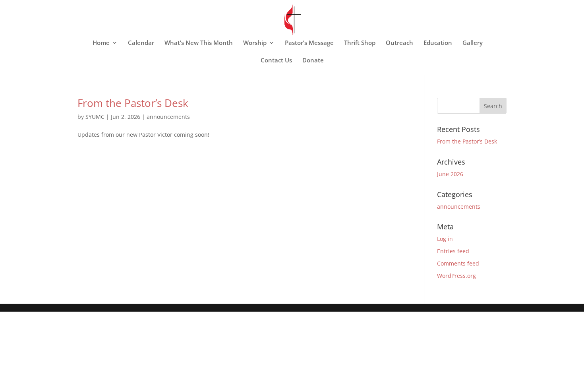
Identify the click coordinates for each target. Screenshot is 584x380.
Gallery (472, 43)
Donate (313, 60)
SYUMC (94, 116)
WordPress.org (456, 275)
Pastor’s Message (309, 43)
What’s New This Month (198, 43)
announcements (168, 116)
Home (101, 43)
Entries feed (453, 251)
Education (437, 43)
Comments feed (458, 263)
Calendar (141, 43)
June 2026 (450, 174)
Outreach (399, 43)
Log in (445, 238)
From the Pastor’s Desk (132, 103)
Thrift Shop (359, 43)
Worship (255, 43)
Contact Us (276, 60)
